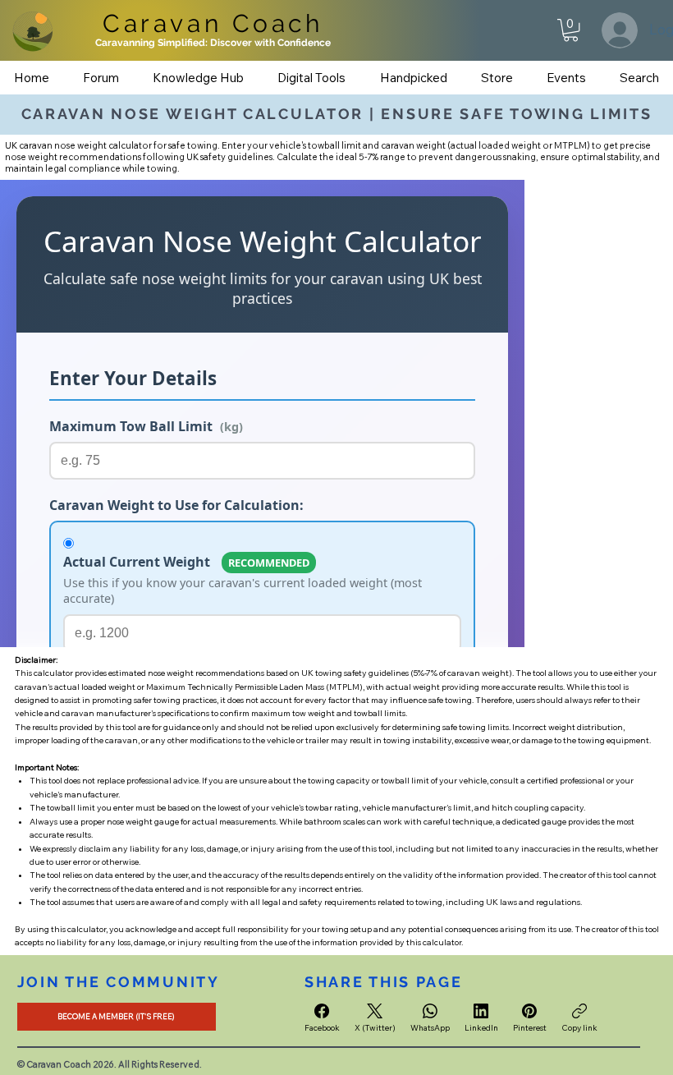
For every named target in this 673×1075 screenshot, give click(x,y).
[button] (570, 30)
